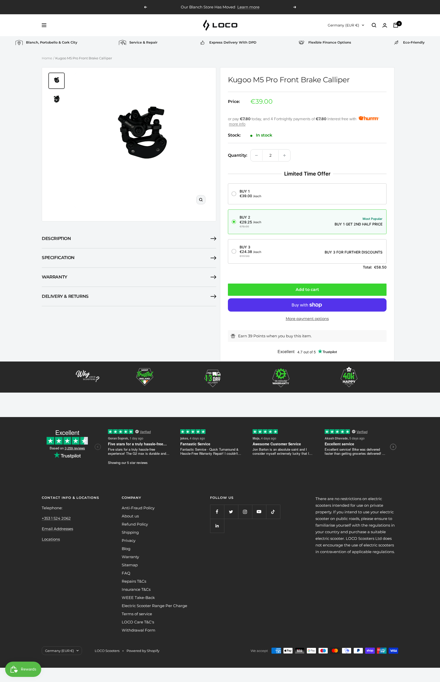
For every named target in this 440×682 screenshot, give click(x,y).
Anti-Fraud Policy (138, 507)
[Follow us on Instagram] (245, 512)
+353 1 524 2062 (56, 518)
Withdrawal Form (138, 630)
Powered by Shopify (143, 651)
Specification (58, 257)
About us (130, 516)
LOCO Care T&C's (138, 622)
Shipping (130, 532)
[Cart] (395, 25)
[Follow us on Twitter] (231, 512)
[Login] (384, 25)
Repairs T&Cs (134, 581)
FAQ (126, 573)
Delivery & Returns (65, 296)
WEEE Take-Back (138, 597)
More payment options (307, 318)
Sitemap (130, 565)
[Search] (374, 25)
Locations (51, 539)
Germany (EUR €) (343, 25)
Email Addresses (57, 528)
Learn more (248, 7)
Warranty (54, 276)
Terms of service (137, 613)
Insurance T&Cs (136, 589)
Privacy (128, 540)
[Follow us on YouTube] (259, 512)
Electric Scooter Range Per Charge (154, 605)
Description (56, 238)
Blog (126, 548)
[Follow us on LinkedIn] (217, 526)
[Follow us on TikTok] (273, 512)
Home (47, 58)
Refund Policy (135, 524)
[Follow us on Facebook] (217, 512)
